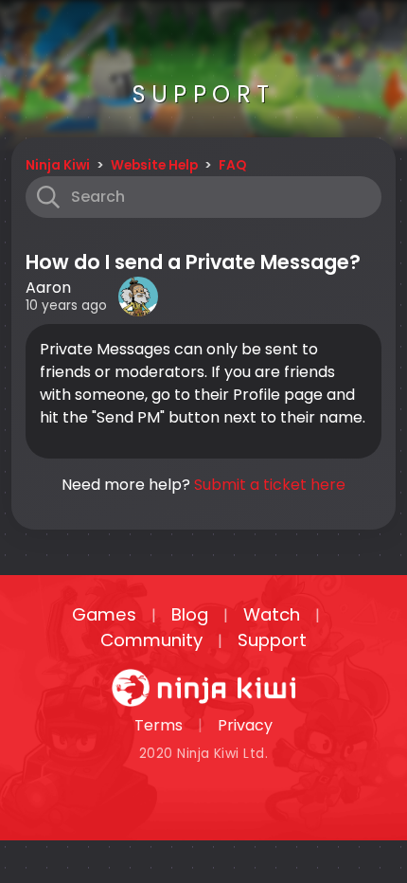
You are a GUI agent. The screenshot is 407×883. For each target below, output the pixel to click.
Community (151, 640)
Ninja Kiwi (58, 165)
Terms (158, 725)
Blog (189, 614)
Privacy (245, 725)
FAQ (232, 165)
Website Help (154, 165)
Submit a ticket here (269, 485)
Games (104, 614)
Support (272, 640)
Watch (271, 614)
